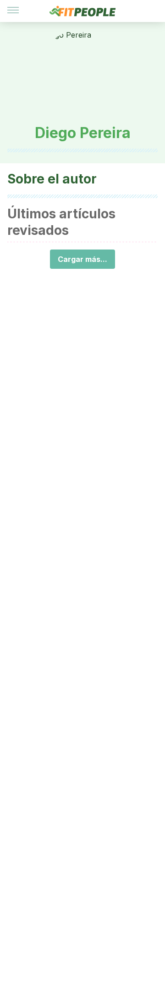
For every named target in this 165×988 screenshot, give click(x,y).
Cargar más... (82, 259)
